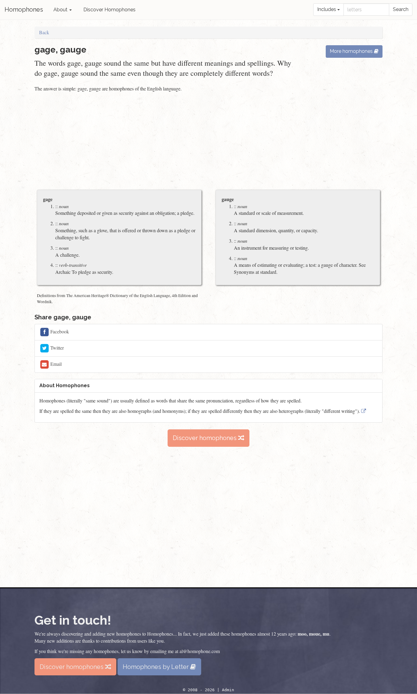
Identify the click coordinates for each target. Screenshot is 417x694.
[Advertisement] (208, 141)
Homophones (24, 9)
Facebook (59, 331)
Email (55, 364)
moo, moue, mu (313, 633)
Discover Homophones (109, 10)
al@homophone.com (199, 651)
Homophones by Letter (156, 666)
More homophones (352, 51)
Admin (228, 690)
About (61, 10)
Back (44, 32)
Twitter (56, 347)
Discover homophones (205, 438)
